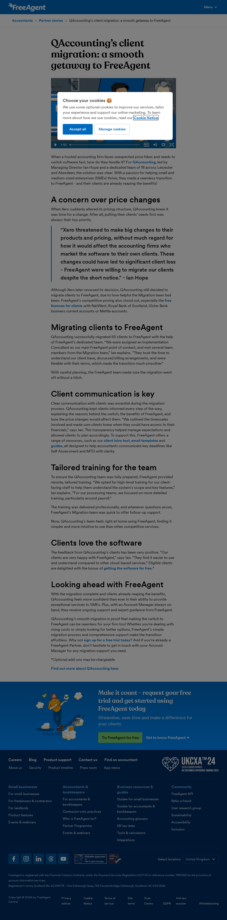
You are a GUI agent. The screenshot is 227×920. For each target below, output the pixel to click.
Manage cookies (112, 129)
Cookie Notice (146, 117)
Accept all (77, 129)
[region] (115, 116)
